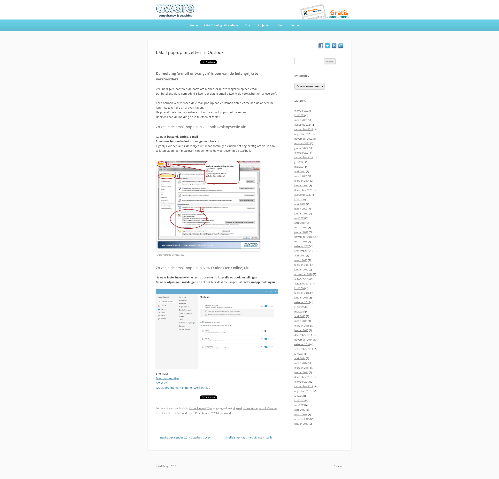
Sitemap (338, 466)
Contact (296, 25)
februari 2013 (302, 419)
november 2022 (303, 138)
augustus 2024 (302, 124)
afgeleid (237, 408)
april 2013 (299, 409)
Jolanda (228, 413)
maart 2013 (300, 414)
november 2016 (303, 274)
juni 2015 (299, 307)
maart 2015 (300, 321)
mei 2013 (299, 405)
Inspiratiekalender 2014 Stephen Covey (183, 437)
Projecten (264, 25)
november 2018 (303, 237)
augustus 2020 (302, 194)
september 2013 (303, 386)
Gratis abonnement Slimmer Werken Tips (183, 387)
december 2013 (303, 377)
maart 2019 (300, 227)
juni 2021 (299, 162)
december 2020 (303, 190)
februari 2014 (302, 367)
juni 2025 (299, 115)
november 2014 (303, 339)
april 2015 (299, 316)
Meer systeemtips (167, 378)
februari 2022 (302, 143)
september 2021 (303, 157)
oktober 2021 (302, 152)
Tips (247, 25)
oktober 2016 (302, 279)
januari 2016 (301, 297)
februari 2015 (302, 325)
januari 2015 (301, 330)
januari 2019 (301, 232)
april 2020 (299, 204)
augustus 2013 (302, 391)
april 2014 (299, 358)
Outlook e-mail (197, 408)
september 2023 (303, 129)
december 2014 (303, 335)
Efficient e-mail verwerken (175, 413)
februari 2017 (302, 265)
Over (281, 25)
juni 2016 (299, 288)
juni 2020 (299, 199)
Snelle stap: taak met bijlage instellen (251, 437)
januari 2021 (301, 185)
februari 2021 (302, 180)
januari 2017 (301, 269)
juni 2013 (299, 400)
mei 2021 (299, 166)
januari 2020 (301, 213)
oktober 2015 (302, 302)
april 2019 (299, 223)
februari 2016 (302, 293)
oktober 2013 (302, 381)
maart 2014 (300, 363)
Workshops (231, 25)
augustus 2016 (302, 283)
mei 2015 (299, 311)
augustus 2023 (302, 134)
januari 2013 (301, 423)
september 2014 (303, 349)
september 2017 (303, 251)
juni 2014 (299, 353)
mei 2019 (299, 218)
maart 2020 (300, 208)
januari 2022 (301, 148)
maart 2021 (300, 176)
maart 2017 (300, 260)
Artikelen (162, 383)
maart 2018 (300, 241)
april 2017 (299, 255)
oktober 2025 (302, 110)
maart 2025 (300, 120)
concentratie (250, 408)
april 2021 (299, 171)
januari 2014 (301, 372)
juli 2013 (299, 395)
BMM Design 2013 (166, 466)
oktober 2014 (302, 344)
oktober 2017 (302, 246)
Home (194, 25)
